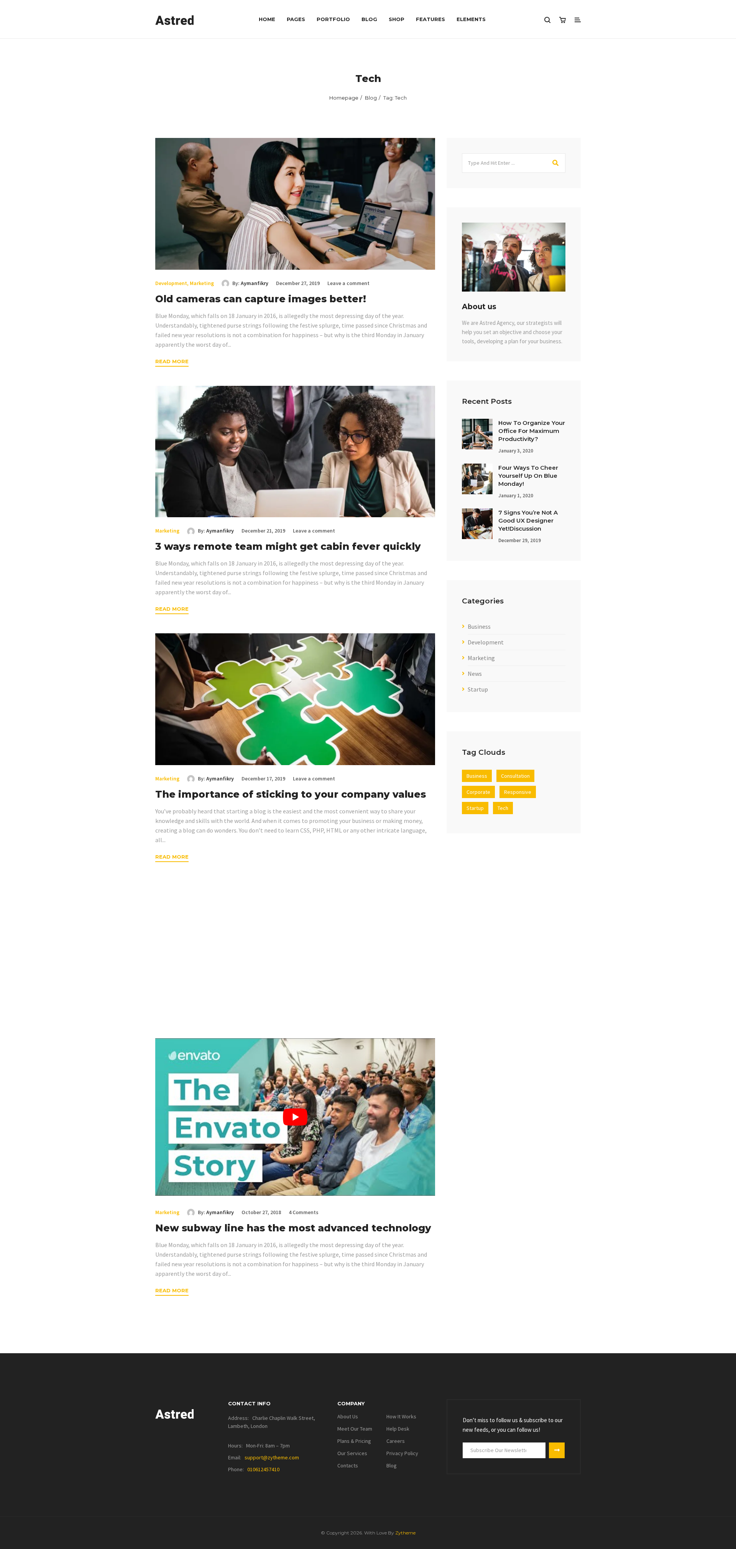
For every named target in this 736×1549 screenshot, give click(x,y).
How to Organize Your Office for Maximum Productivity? (531, 431)
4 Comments (304, 1212)
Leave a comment (348, 283)
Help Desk (397, 1428)
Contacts (347, 1465)
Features (430, 19)
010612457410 (263, 1469)
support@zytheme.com (272, 1457)
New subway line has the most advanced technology (293, 1228)
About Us (347, 1416)
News (475, 673)
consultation (515, 775)
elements (471, 19)
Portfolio (333, 19)
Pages (296, 19)
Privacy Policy (402, 1453)
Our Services (352, 1453)
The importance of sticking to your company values (290, 794)
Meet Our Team (354, 1428)
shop (396, 19)
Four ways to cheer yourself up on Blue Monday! (528, 475)
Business (479, 626)
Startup (478, 689)
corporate (478, 791)
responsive (517, 791)
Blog (369, 19)
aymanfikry (254, 283)
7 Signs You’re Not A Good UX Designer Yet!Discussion (528, 520)
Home (267, 19)
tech (503, 808)
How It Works (401, 1416)
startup (475, 808)
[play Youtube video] (295, 1116)
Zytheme (405, 1533)
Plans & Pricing (354, 1441)
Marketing (202, 283)
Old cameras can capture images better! (260, 299)
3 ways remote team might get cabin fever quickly (288, 546)
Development (171, 283)
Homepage (343, 98)
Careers (395, 1441)
